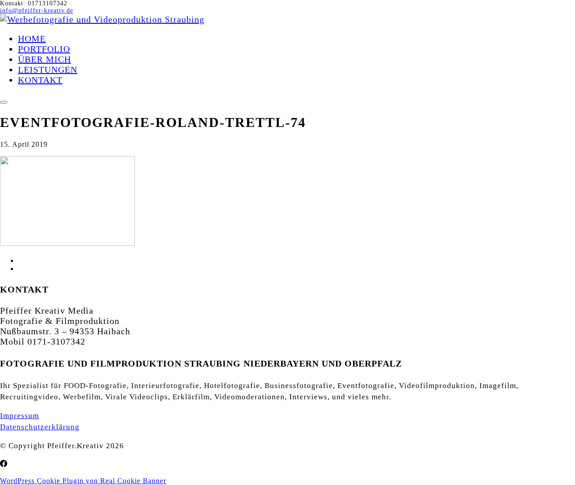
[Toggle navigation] (3, 102)
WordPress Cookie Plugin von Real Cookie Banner (83, 481)
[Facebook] (3, 464)
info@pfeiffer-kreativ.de (36, 10)
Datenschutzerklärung (40, 427)
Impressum (19, 415)
